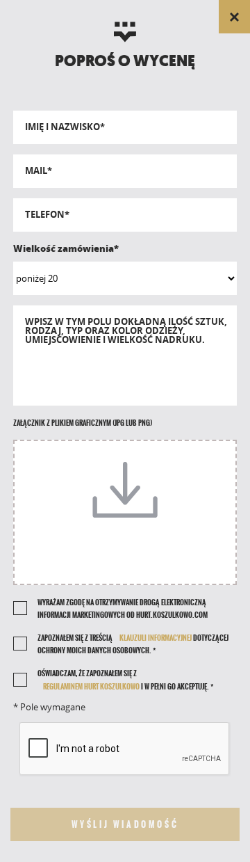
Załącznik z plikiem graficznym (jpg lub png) (82, 423)
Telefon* (47, 214)
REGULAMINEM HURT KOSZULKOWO (91, 686)
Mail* (38, 170)
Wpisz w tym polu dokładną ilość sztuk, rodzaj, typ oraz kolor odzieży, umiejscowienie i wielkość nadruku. (126, 330)
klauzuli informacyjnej (155, 637)
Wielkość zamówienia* (66, 248)
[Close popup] (234, 16)
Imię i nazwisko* (65, 126)
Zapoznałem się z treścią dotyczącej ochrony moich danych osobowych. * (133, 644)
